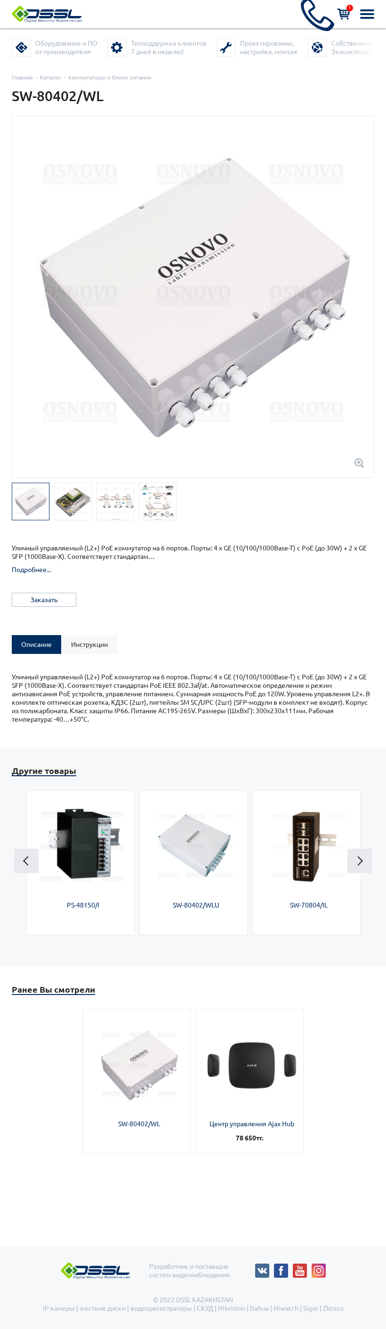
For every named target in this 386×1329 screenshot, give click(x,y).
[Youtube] (302, 1268)
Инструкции (89, 644)
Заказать (44, 600)
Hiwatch (285, 1308)
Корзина (349, 7)
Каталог (50, 77)
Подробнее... (31, 569)
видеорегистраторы (161, 1308)
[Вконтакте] (264, 1268)
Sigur (310, 1308)
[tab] (36, 644)
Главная (22, 77)
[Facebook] (283, 1268)
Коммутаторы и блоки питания (110, 77)
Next (359, 861)
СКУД (205, 1308)
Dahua (259, 1308)
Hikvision (231, 1308)
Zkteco (333, 1308)
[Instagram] (319, 1268)
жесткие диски (103, 1308)
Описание (36, 644)
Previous (26, 861)
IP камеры (59, 1308)
